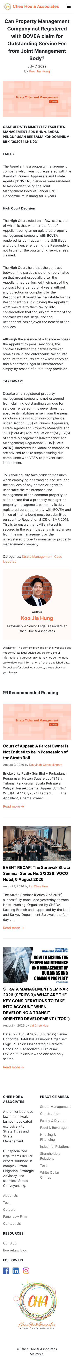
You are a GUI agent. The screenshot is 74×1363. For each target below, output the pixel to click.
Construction (50, 1114)
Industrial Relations (54, 1146)
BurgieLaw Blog (15, 1250)
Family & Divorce (53, 1121)
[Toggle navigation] (69, 6)
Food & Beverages (54, 1128)
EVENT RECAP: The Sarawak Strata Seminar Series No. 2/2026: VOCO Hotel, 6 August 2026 (36, 873)
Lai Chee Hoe (38, 886)
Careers (9, 1209)
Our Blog (10, 1243)
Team (7, 1202)
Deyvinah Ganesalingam (45, 764)
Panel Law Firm (15, 1216)
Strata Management (37, 556)
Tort (43, 1165)
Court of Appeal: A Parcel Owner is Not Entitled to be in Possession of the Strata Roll (35, 752)
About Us (10, 1195)
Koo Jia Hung (39, 71)
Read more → (13, 806)
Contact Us (12, 1223)
